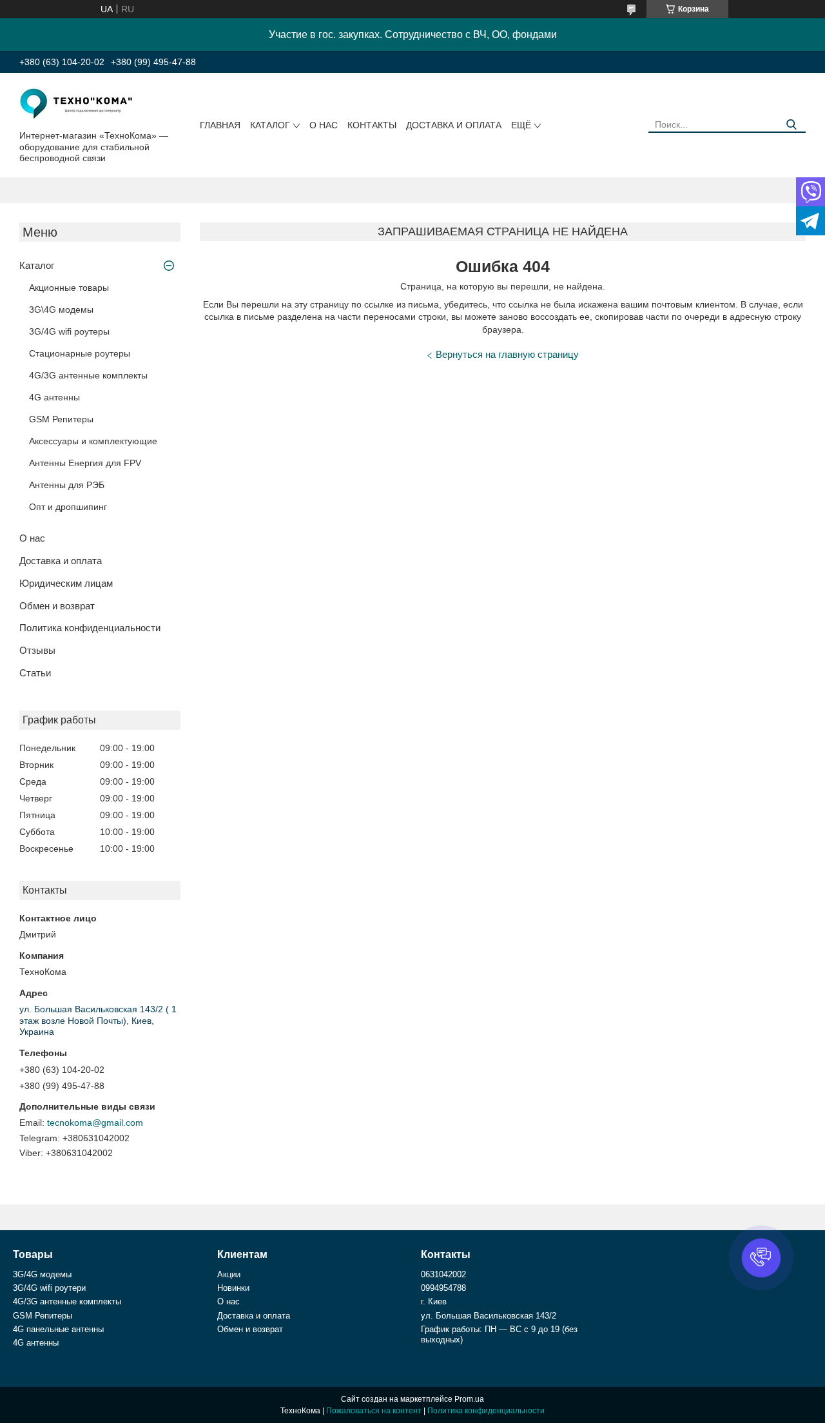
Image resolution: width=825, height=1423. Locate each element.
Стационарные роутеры (79, 353)
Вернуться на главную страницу (507, 354)
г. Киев (434, 1301)
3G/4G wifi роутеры (69, 331)
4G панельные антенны (58, 1329)
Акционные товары (69, 287)
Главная (220, 125)
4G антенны (54, 397)
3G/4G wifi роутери (49, 1288)
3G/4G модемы (42, 1274)
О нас (323, 125)
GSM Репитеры (61, 419)
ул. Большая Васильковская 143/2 (488, 1315)
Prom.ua (469, 1399)
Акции (228, 1274)
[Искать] (791, 125)
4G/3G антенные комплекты (88, 375)
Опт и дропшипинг (68, 507)
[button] (761, 1258)
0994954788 (443, 1288)
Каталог (270, 125)
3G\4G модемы (61, 309)
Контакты (371, 125)
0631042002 (443, 1274)
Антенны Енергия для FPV (85, 463)
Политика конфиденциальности (89, 627)
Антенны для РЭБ (66, 485)
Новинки (233, 1288)
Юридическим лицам (66, 583)
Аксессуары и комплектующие (93, 441)
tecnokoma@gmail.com (95, 1122)
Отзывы (37, 650)
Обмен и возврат (57, 605)
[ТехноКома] (77, 104)
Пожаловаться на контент (374, 1410)
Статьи (35, 672)
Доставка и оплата (453, 125)
